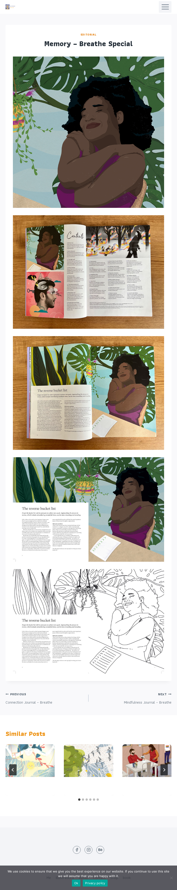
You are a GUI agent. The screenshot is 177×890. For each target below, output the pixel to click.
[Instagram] (88, 850)
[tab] (79, 799)
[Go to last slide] (13, 769)
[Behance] (100, 850)
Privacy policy (95, 883)
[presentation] (30, 760)
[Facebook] (77, 850)
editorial (88, 34)
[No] (171, 877)
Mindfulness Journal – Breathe (147, 698)
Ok (76, 883)
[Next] (164, 769)
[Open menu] (165, 6)
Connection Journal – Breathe (29, 698)
